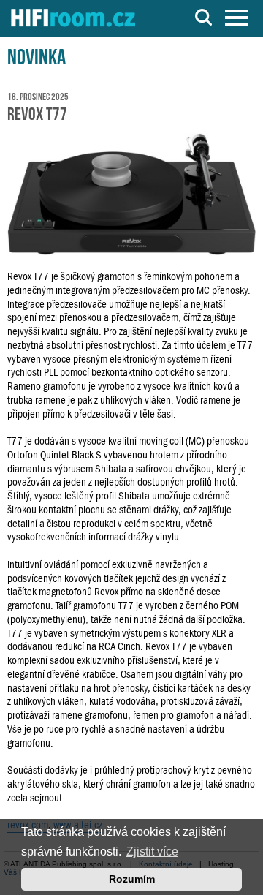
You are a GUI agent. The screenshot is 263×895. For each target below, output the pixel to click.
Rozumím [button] (132, 879)
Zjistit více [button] (152, 851)
